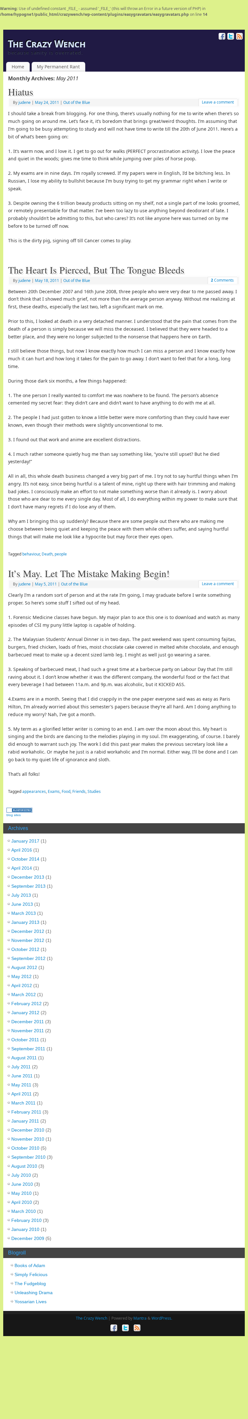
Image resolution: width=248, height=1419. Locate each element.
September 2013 (28, 886)
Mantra (140, 1318)
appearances (34, 791)
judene (24, 102)
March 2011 (23, 1102)
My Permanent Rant (58, 67)
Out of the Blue (76, 102)
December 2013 (27, 877)
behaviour (31, 554)
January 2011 (25, 1121)
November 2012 (27, 940)
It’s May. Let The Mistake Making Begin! (89, 573)
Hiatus (20, 91)
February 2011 (26, 1111)
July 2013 (21, 895)
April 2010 (21, 1202)
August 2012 (24, 967)
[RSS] (238, 36)
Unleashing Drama (34, 1292)
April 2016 (21, 850)
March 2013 (23, 913)
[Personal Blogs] (19, 811)
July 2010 (21, 1175)
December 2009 (27, 1238)
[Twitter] (230, 36)
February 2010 (26, 1220)
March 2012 (23, 994)
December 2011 (27, 1021)
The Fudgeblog (30, 1283)
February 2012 (26, 1003)
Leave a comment (218, 102)
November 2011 (27, 1030)
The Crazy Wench (46, 44)
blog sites (13, 815)
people (61, 554)
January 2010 (25, 1229)
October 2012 (25, 949)
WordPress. (161, 1318)
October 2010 (25, 1148)
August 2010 (24, 1166)
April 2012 (21, 985)
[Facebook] (221, 36)
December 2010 (27, 1130)
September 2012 (28, 958)
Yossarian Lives (30, 1301)
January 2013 (25, 922)
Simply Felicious (31, 1274)
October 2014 (25, 859)
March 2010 (23, 1211)
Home (18, 67)
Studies (94, 791)
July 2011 (21, 1066)
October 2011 (25, 1039)
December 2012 (27, 931)
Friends (79, 791)
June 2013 (22, 904)
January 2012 (25, 1012)
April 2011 (21, 1093)
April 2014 (21, 868)
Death (47, 554)
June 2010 (22, 1184)
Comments (222, 280)
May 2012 (21, 976)
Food (66, 791)
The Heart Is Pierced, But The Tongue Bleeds (96, 269)
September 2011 (28, 1048)
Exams (54, 791)
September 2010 (28, 1157)
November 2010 (27, 1139)
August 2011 (24, 1057)
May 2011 (21, 1084)
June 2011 (22, 1075)
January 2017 (25, 841)
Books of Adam (30, 1265)
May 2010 (21, 1193)
